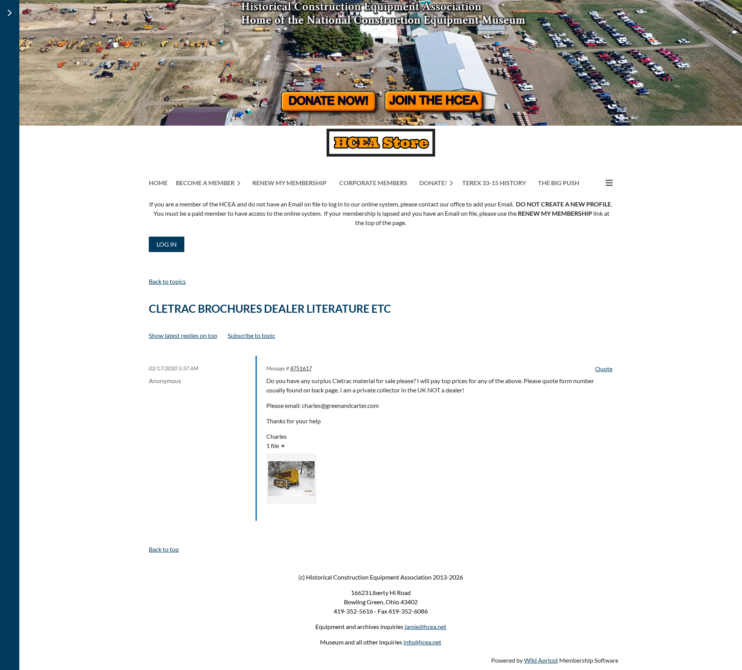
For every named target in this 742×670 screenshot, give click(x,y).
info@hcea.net (422, 642)
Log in (167, 244)
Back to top (164, 549)
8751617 (301, 368)
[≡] (601, 182)
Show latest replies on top (183, 335)
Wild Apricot (541, 660)
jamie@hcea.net (425, 626)
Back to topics (167, 281)
